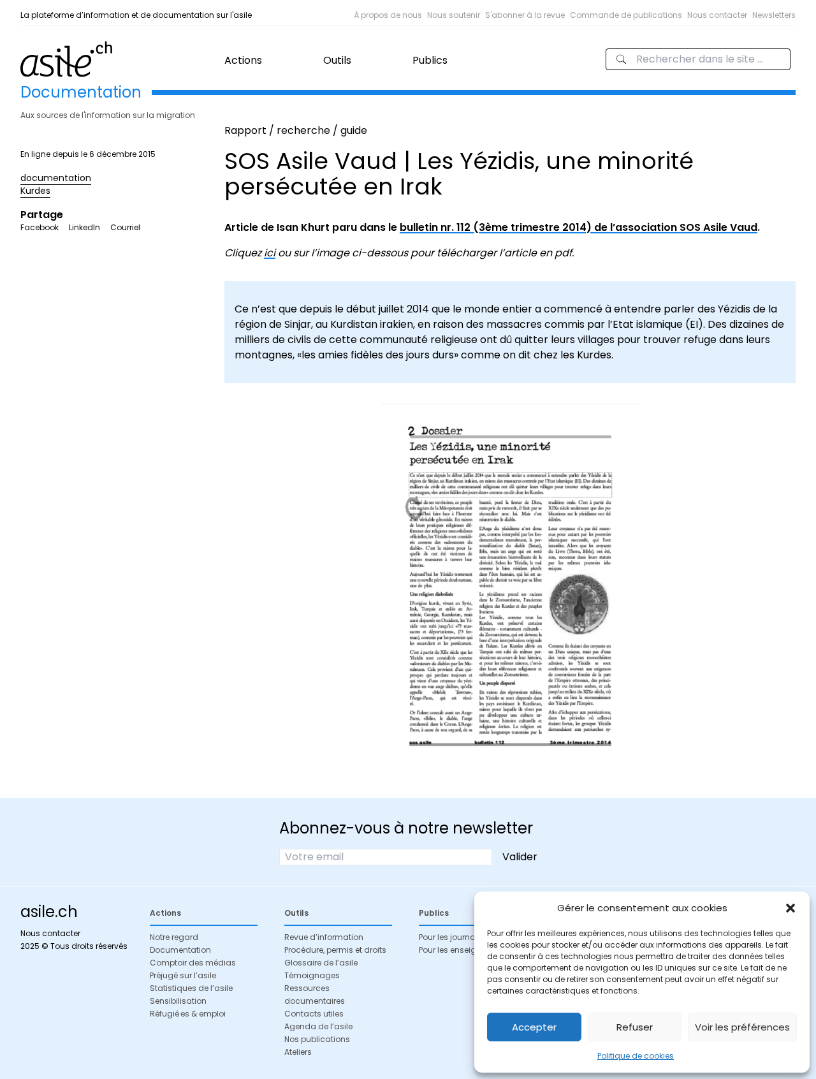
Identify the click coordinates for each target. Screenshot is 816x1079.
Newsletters (774, 15)
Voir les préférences (742, 1027)
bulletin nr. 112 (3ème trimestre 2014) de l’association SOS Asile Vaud (578, 227)
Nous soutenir (453, 15)
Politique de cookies (635, 1055)
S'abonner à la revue (525, 15)
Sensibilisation (178, 1000)
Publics (430, 60)
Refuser (634, 1027)
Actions (243, 60)
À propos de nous (388, 15)
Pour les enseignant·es (462, 949)
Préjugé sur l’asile (183, 975)
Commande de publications (626, 15)
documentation (55, 178)
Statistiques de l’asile (191, 988)
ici (269, 253)
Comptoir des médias (193, 962)
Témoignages (312, 975)
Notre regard (174, 937)
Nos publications (317, 1039)
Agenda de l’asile (318, 1026)
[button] (790, 908)
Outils (337, 60)
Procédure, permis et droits (335, 949)
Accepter (534, 1027)
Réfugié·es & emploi (188, 1013)
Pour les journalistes (457, 937)
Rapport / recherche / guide (295, 130)
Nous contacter (717, 15)
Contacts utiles (314, 1013)
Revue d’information (323, 937)
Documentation (180, 949)
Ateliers (298, 1051)
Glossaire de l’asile (321, 962)
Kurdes (35, 190)
